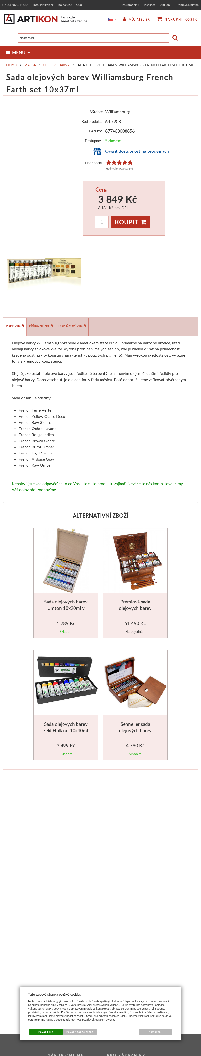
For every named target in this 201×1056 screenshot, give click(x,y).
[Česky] (109, 19)
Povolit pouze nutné (80, 1031)
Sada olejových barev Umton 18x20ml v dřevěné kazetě (66, 608)
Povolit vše (45, 1031)
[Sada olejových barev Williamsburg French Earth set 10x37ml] (42, 274)
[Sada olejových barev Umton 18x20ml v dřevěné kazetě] (66, 561)
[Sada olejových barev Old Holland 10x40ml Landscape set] (66, 682)
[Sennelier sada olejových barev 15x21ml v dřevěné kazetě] (135, 682)
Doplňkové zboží (72, 326)
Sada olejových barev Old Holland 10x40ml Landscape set (66, 730)
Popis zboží (15, 326)
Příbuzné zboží (41, 326)
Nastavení (155, 1031)
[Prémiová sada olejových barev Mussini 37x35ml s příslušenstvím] (135, 561)
